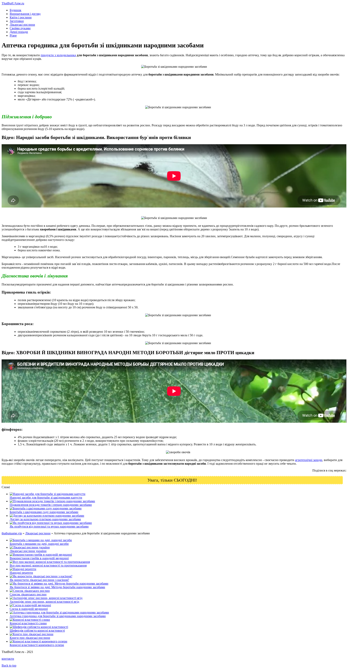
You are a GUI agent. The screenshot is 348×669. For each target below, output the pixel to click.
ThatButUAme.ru (13, 3)
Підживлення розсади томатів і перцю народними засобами (51, 504)
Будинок (15, 10)
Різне (13, 35)
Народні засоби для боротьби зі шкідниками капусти (46, 497)
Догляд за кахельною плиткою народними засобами (45, 519)
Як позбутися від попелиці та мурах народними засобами (49, 526)
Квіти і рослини (21, 17)
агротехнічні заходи (308, 460)
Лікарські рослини (22, 24)
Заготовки (17, 21)
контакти (8, 658)
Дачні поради (19, 32)
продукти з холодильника (58, 55)
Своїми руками (20, 28)
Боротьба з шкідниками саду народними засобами (44, 512)
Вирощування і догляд (25, 13)
